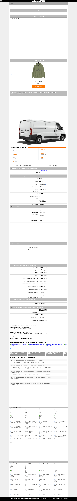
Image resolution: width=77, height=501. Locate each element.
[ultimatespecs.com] (38, 1)
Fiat (23, 5)
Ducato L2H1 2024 (30, 5)
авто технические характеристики (15, 5)
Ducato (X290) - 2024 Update (43, 170)
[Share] (66, 3)
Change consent (65, 498)
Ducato (25, 5)
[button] (65, 75)
